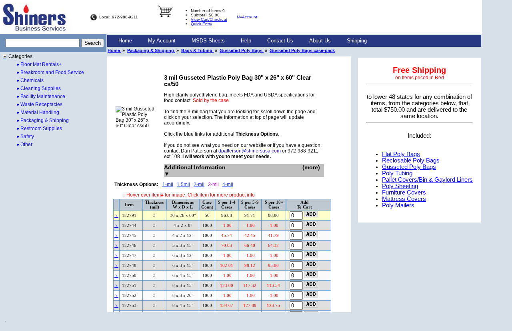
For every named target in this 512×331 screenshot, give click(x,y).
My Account (162, 41)
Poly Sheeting (400, 186)
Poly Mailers (398, 205)
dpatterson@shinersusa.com (249, 151)
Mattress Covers (404, 199)
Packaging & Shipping (151, 50)
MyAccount (247, 17)
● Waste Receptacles (39, 104)
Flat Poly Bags (401, 154)
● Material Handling (37, 112)
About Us (320, 41)
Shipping (357, 41)
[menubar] (242, 40)
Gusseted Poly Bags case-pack (302, 50)
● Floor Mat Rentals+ (39, 64)
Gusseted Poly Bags (242, 50)
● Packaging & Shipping (42, 120)
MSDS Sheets (208, 41)
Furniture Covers (404, 192)
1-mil (167, 184)
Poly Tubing (397, 173)
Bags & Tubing (197, 50)
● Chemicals (30, 80)
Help (246, 41)
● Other (24, 144)
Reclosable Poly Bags (411, 160)
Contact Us (280, 41)
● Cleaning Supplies (38, 88)
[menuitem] (125, 40)
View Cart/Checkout (209, 19)
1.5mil (183, 184)
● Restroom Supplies (39, 128)
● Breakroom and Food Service (50, 72)
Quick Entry (201, 24)
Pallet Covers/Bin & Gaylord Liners (427, 180)
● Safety (25, 136)
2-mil (199, 184)
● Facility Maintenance (40, 96)
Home (125, 41)
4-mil (227, 184)
